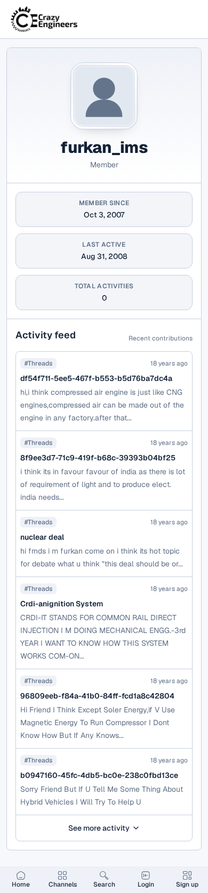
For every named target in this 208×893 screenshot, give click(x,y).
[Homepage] (45, 19)
